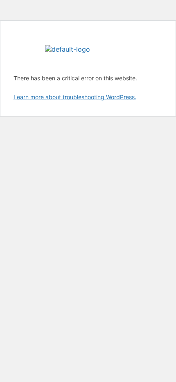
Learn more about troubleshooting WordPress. (75, 96)
